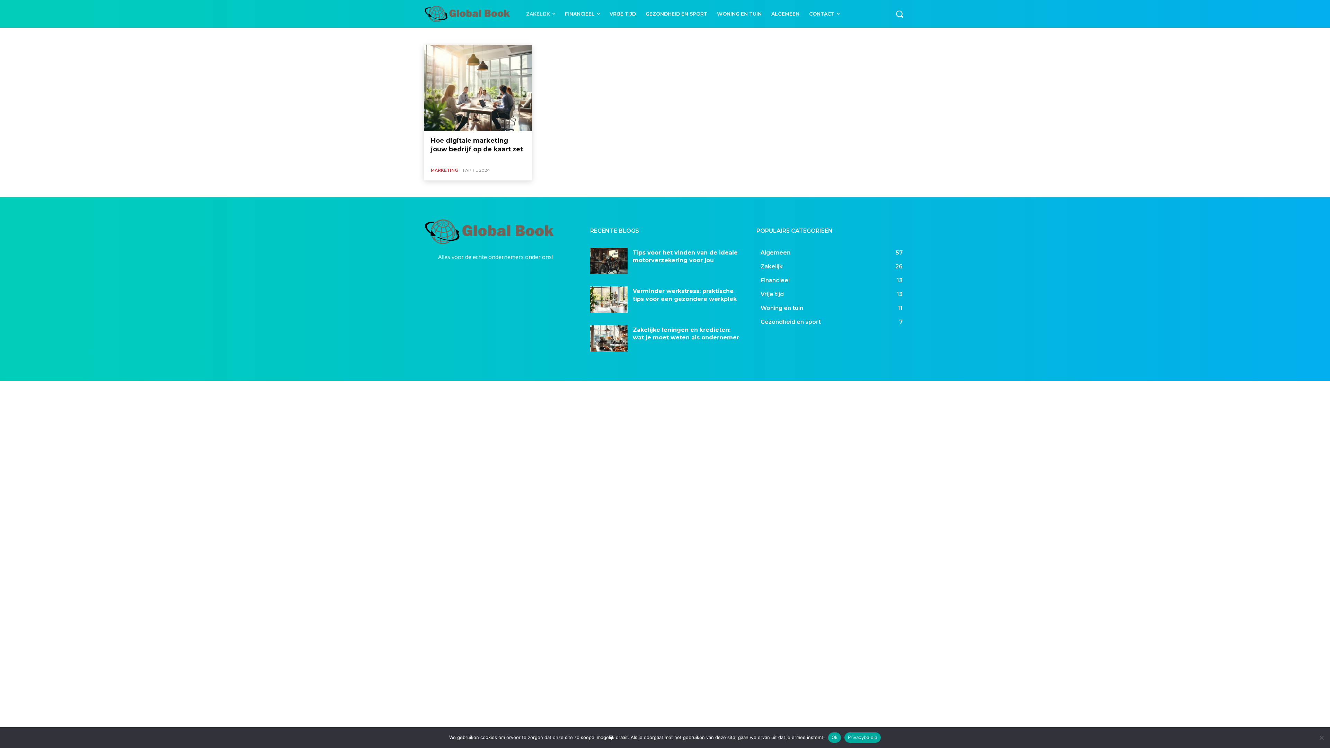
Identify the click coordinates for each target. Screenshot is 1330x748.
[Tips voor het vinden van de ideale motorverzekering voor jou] (609, 261)
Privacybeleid (862, 737)
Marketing (441, 35)
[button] (899, 13)
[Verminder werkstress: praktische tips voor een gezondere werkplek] (609, 299)
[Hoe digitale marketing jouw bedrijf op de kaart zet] (478, 88)
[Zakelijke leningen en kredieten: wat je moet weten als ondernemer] (609, 338)
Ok (835, 737)
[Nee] (1321, 737)
